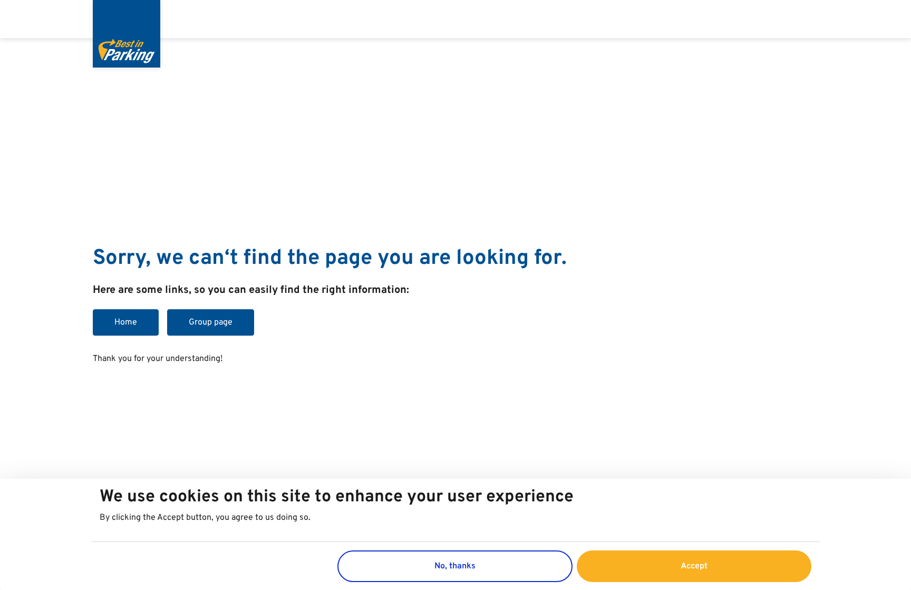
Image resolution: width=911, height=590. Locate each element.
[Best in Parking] (126, 34)
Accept (694, 565)
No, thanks (455, 565)
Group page (210, 322)
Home (125, 322)
